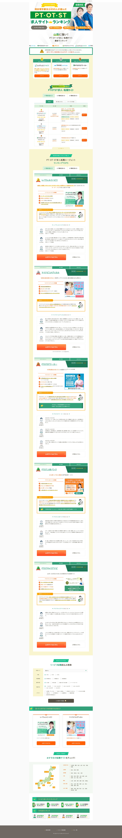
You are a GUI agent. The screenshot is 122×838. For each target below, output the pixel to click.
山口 (83, 783)
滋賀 (80, 780)
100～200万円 (57, 686)
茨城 (75, 769)
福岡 (72, 788)
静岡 (78, 776)
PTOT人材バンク (49, 469)
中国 (41, 780)
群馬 (78, 769)
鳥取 (78, 783)
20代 (47, 674)
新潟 (83, 776)
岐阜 (75, 776)
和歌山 (86, 780)
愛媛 (75, 785)
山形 (81, 765)
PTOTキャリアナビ (50, 568)
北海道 (54, 767)
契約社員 (54, 682)
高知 (78, 785)
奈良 (83, 780)
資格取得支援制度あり (50, 694)
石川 (75, 777)
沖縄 (54, 787)
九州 (36, 783)
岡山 (72, 783)
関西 (43, 785)
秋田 (78, 765)
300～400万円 (76, 686)
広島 (75, 783)
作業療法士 (56, 678)
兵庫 (75, 780)
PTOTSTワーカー (49, 364)
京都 (78, 780)
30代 (53, 674)
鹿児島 (72, 790)
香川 (86, 783)
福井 (80, 777)
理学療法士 (48, 678)
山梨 (86, 776)
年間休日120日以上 (71, 691)
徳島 (72, 785)
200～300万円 (67, 686)
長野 (72, 777)
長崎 (78, 788)
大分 (83, 788)
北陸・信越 (46, 771)
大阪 (72, 780)
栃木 (72, 769)
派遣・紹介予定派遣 (63, 682)
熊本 (80, 788)
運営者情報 (48, 830)
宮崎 (86, 788)
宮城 (87, 765)
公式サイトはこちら (51, 257)
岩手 (84, 765)
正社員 (47, 682)
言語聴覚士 (64, 678)
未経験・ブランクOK (50, 691)
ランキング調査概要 (62, 830)
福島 (72, 766)
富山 (78, 777)
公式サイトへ (84, 114)
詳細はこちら (76, 257)
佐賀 (75, 788)
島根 (80, 783)
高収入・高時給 (60, 691)
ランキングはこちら (39, 27)
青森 (76, 765)
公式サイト (42, 75)
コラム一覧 (75, 830)
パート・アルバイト (73, 682)
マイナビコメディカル (50, 273)
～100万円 (48, 686)
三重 (80, 776)
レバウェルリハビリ (50, 180)
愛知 (72, 776)
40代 (58, 674)
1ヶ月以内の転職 (81, 691)
